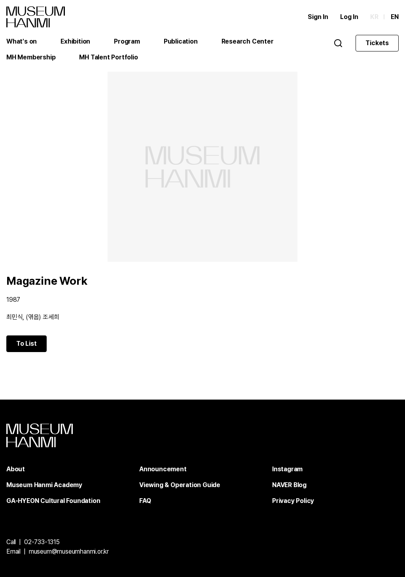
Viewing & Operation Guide (179, 485)
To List (26, 343)
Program (127, 41)
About (15, 469)
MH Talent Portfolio (108, 57)
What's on (21, 41)
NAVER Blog (289, 485)
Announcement (163, 469)
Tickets (377, 43)
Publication (181, 41)
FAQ (145, 501)
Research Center (247, 41)
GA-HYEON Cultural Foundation (53, 501)
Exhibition (75, 41)
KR (374, 17)
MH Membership (30, 57)
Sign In (318, 17)
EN (395, 17)
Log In (349, 17)
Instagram (287, 469)
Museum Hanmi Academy (44, 485)
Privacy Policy (293, 501)
